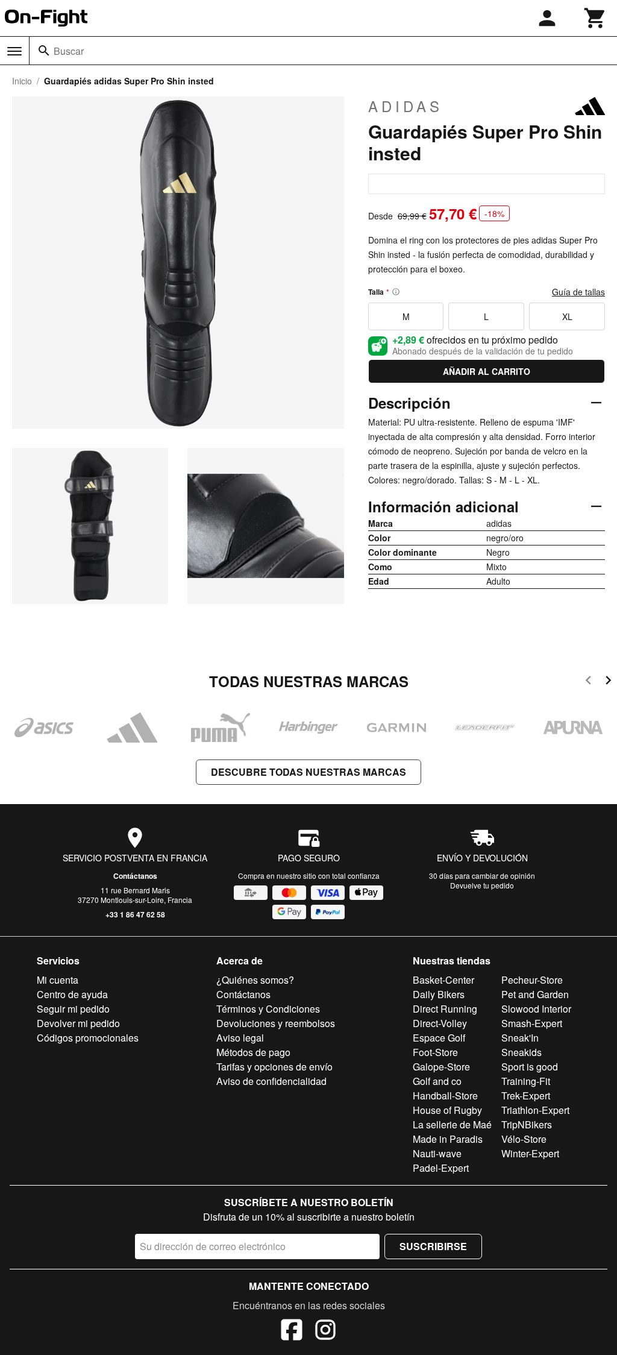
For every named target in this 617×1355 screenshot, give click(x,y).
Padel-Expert (441, 1168)
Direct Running (445, 1009)
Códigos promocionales (88, 1038)
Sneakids (521, 1052)
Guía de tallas (578, 292)
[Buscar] (44, 50)
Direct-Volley (440, 1023)
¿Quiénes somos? (255, 980)
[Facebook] (292, 1331)
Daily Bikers (439, 994)
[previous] (588, 682)
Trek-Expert (525, 1095)
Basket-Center (443, 980)
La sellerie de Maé (452, 1124)
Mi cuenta (57, 980)
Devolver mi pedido (78, 1023)
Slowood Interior (536, 1009)
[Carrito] (595, 18)
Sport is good (529, 1067)
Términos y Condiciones (268, 1009)
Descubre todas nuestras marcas (308, 772)
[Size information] (396, 292)
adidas (405, 106)
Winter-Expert (530, 1153)
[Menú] (14, 51)
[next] (608, 682)
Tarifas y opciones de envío (274, 1067)
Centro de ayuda (72, 994)
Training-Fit (525, 1081)
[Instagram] (325, 1331)
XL (567, 316)
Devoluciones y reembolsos (275, 1023)
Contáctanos (135, 876)
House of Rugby (447, 1110)
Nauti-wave (437, 1153)
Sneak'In (520, 1038)
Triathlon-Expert (535, 1110)
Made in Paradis (448, 1139)
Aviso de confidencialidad (271, 1081)
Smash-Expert (531, 1023)
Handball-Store (445, 1095)
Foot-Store (435, 1052)
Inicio (22, 81)
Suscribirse (433, 1246)
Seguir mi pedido (73, 1009)
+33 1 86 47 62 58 (135, 914)
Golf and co (437, 1081)
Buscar (69, 51)
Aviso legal (240, 1038)
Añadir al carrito (486, 371)
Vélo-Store (524, 1139)
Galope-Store (441, 1067)
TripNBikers (526, 1124)
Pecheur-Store (532, 980)
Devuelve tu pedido (482, 885)
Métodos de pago (253, 1052)
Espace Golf (439, 1038)
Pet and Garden (535, 994)
